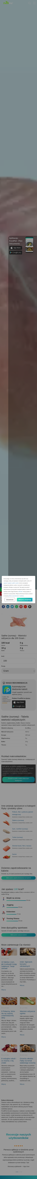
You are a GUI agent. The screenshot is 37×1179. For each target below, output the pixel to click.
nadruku (22, 595)
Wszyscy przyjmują (24, 599)
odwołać (20, 591)
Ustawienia (9, 600)
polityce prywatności (13, 595)
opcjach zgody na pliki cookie (11, 583)
